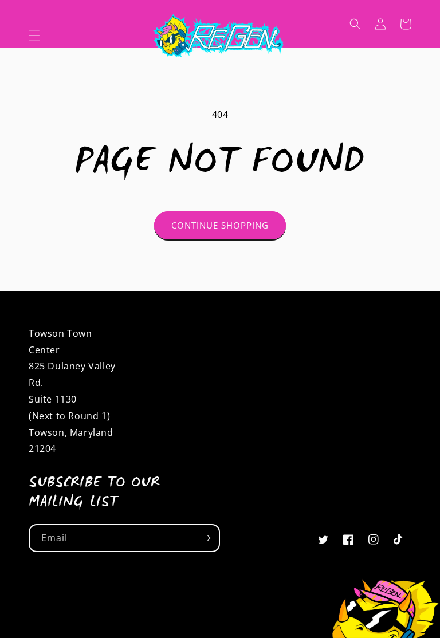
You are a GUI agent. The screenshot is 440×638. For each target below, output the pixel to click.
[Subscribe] (206, 538)
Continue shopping (220, 225)
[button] (34, 35)
